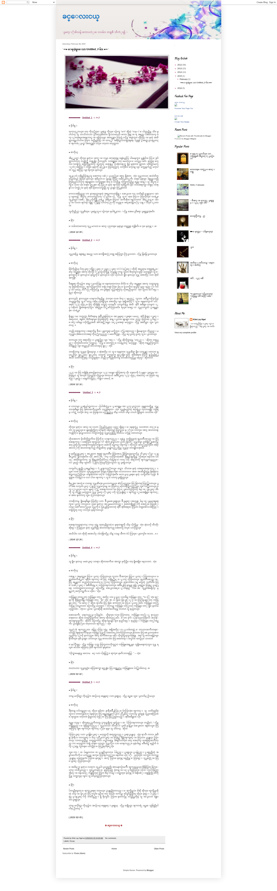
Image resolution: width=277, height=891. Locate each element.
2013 (179, 68)
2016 (179, 88)
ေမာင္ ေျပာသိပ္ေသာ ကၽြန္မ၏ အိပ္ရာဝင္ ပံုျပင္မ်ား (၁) (202, 156)
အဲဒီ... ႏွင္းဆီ (197, 278)
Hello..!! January (197, 185)
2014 (179, 72)
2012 (179, 65)
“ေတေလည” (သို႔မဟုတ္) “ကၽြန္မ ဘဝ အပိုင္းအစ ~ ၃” (201, 296)
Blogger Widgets (190, 139)
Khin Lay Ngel (199, 319)
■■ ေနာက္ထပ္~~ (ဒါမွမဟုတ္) (201, 231)
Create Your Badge (182, 122)
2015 (179, 76)
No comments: (111, 838)
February (184, 79)
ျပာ (192, 247)
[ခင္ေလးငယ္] (176, 106)
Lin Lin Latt (179, 116)
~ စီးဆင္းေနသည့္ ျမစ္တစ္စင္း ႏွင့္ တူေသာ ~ (202, 201)
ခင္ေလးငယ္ (81, 16)
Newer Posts (68, 849)
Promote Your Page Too (184, 108)
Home (114, 849)
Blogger (150, 870)
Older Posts (159, 849)
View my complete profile (185, 332)
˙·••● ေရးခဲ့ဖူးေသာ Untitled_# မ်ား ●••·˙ (85, 49)
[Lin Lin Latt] (176, 119)
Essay (72, 841)
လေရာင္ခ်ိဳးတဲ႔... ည (197, 216)
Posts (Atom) (79, 853)
